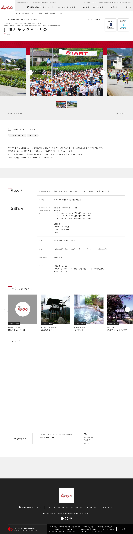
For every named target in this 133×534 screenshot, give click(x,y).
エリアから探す (99, 7)
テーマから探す (85, 7)
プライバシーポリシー (124, 2)
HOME (18, 13)
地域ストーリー (116, 7)
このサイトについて (86, 531)
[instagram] (71, 518)
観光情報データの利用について (107, 2)
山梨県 (41, 13)
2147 (88, 443)
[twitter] (66, 518)
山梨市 (46, 13)
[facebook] (62, 518)
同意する (124, 529)
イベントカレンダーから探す (66, 7)
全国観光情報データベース (39, 7)
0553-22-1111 (92, 437)
